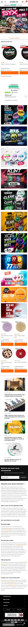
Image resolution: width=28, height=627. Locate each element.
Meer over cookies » (20, 624)
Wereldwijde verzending (15, 38)
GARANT (2, 62)
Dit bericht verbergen (8, 624)
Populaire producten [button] (6, 76)
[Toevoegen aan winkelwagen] (10, 72)
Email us (19, 609)
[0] (26, 2)
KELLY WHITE (3, 334)
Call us (8, 609)
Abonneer (23, 477)
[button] (2, 2)
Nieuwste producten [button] (6, 41)
